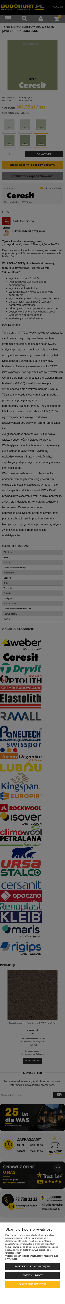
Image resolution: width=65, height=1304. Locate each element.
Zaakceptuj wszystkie (32, 1284)
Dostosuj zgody (32, 1275)
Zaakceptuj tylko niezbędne (32, 1266)
